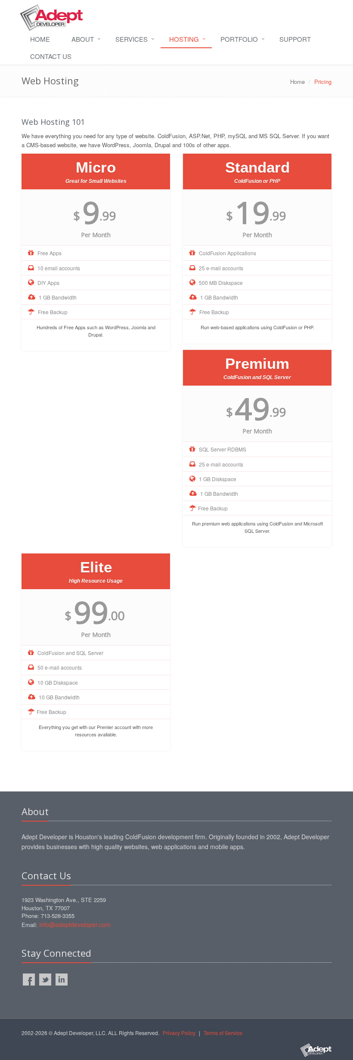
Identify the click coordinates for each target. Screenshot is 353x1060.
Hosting (184, 38)
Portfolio (239, 38)
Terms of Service (223, 1032)
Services (131, 38)
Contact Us (50, 56)
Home (40, 38)
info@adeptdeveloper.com (75, 924)
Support (295, 38)
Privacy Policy (179, 1032)
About (82, 38)
